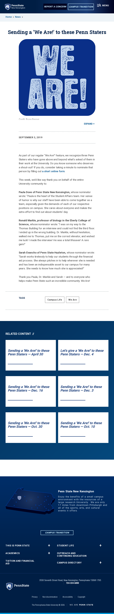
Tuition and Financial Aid (20, 562)
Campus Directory (69, 562)
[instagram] (57, 522)
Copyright (81, 597)
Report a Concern (55, 6)
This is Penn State (18, 545)
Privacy (35, 597)
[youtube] (71, 522)
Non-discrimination (50, 597)
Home (9, 17)
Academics (13, 553)
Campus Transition (81, 6)
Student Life (65, 545)
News (18, 17)
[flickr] (64, 522)
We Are (72, 299)
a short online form (53, 171)
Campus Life (54, 299)
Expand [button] (88, 123)
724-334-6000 (72, 583)
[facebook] (50, 522)
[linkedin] (42, 522)
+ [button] (49, 545)
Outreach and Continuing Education (71, 554)
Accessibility (68, 597)
